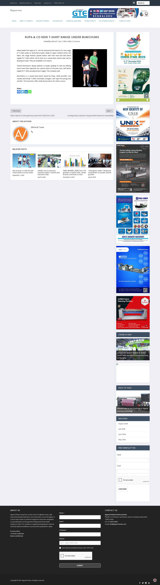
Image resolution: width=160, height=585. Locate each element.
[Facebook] (18, 91)
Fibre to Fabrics (26, 21)
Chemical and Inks (73, 21)
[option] (133, 348)
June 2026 (122, 434)
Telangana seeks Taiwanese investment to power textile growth (99, 173)
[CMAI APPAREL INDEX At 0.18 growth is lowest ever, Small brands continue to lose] (74, 160)
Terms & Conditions (17, 534)
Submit (80, 565)
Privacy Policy (15, 531)
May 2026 (122, 440)
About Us (13, 3)
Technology (57, 21)
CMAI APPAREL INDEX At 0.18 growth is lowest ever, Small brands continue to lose (74, 173)
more (50, 526)
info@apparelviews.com (117, 524)
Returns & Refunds (16, 536)
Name (119, 455)
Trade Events (90, 21)
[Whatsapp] (29, 91)
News (14, 21)
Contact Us (47, 3)
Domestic (76, 41)
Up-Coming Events (106, 21)
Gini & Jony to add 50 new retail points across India (23, 172)
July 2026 (121, 429)
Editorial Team (56, 41)
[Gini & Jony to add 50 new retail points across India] (24, 160)
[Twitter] (22, 91)
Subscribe (37, 3)
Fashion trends (42, 21)
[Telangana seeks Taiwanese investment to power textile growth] (99, 160)
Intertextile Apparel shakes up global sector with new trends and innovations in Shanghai (132, 355)
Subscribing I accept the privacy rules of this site (77, 548)
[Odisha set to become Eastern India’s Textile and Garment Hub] (49, 160)
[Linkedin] (26, 91)
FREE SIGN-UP (59, 3)
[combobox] (61, 543)
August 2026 (123, 424)
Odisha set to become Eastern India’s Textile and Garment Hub (49, 173)
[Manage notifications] (155, 580)
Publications (125, 21)
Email (119, 466)
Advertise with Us (25, 3)
